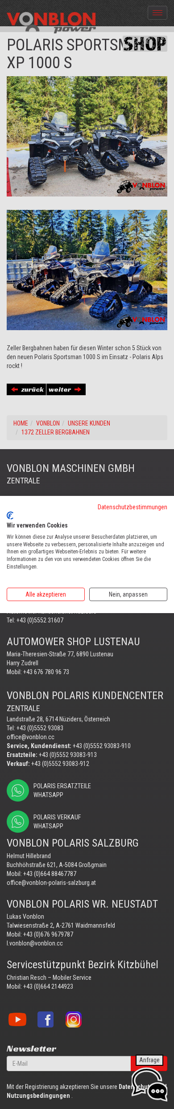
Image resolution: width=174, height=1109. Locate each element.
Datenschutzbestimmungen (132, 507)
